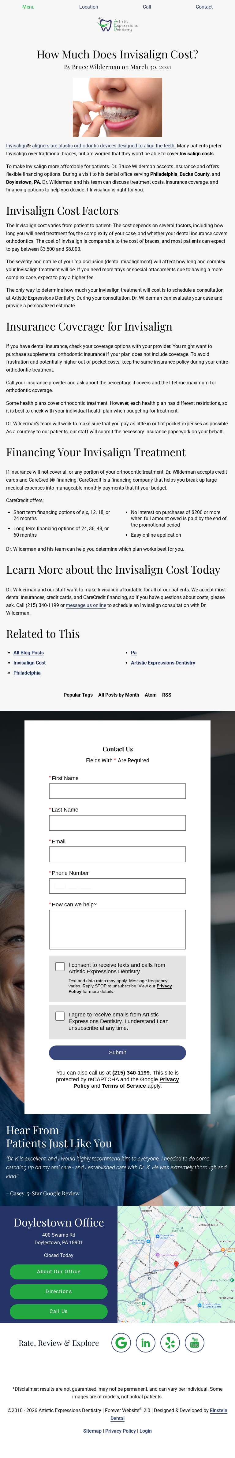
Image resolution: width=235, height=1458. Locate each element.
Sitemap (92, 1431)
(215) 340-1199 (131, 1073)
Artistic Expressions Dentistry (163, 663)
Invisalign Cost (29, 663)
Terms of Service (124, 1086)
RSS (166, 695)
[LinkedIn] (145, 1343)
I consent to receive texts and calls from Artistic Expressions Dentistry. (120, 978)
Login (146, 1431)
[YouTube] (194, 1343)
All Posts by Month (118, 695)
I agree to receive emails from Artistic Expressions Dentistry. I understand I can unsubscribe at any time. (119, 1021)
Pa (134, 653)
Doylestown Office (59, 1222)
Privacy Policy (120, 1431)
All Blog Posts (28, 653)
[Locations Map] (176, 1264)
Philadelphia (27, 673)
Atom (151, 695)
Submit (117, 1052)
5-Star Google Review (53, 1193)
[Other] (121, 1343)
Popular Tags (78, 695)
